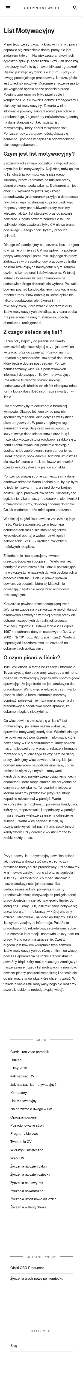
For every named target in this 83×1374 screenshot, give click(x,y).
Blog (13, 1345)
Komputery (18, 1092)
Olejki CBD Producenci (27, 1267)
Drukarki (16, 1059)
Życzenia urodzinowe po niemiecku (36, 1278)
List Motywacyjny (23, 1100)
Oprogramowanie (23, 1117)
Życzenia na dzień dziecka (30, 1174)
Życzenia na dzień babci (28, 1166)
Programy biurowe (24, 1133)
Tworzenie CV (21, 1141)
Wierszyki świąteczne (26, 1149)
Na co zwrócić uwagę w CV (31, 1108)
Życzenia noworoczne (26, 1190)
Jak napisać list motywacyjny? (33, 1084)
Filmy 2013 (18, 1067)
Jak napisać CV (22, 1075)
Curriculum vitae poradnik (29, 1051)
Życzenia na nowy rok (26, 1182)
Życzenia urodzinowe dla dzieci (33, 1198)
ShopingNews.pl (41, 7)
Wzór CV (17, 1157)
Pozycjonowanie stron (27, 1125)
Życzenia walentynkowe (28, 1206)
